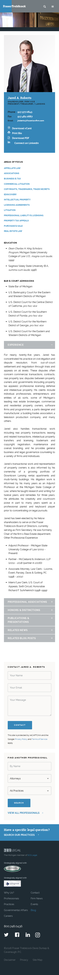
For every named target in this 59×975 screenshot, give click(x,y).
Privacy (24, 959)
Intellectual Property (17, 199)
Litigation (10, 210)
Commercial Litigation (17, 184)
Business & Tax (12, 178)
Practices (9, 904)
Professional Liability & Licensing (23, 215)
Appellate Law (12, 168)
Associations (11, 173)
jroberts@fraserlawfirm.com (31, 120)
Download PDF (20, 138)
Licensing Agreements (17, 205)
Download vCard (21, 128)
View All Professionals (24, 812)
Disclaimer (10, 959)
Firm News (37, 898)
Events (34, 904)
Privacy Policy (21, 739)
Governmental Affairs (16, 910)
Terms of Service (39, 739)
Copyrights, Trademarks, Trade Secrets (27, 189)
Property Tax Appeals (16, 220)
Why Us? (9, 892)
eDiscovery (10, 194)
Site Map (37, 959)
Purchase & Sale (13, 226)
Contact (35, 892)
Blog (33, 910)
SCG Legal (32, 855)
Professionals (11, 898)
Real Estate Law (13, 231)
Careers (8, 915)
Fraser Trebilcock (14, 6)
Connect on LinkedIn (26, 143)
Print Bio (17, 133)
